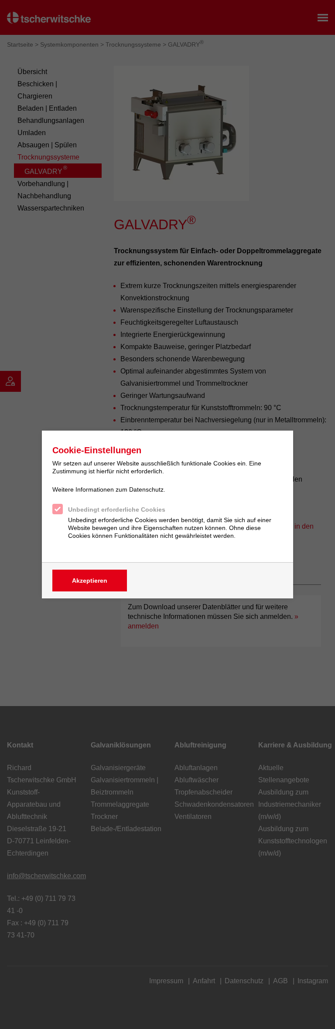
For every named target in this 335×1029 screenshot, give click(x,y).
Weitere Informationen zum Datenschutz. (108, 489)
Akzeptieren (89, 580)
